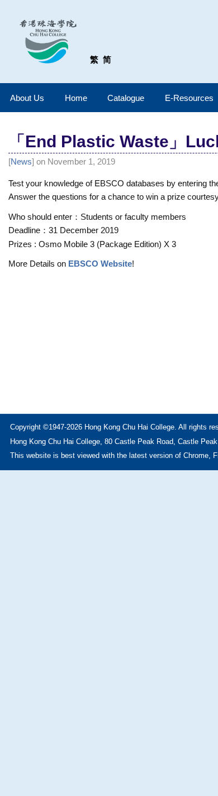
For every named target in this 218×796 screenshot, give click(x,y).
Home (76, 98)
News (21, 161)
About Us (27, 98)
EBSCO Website (100, 263)
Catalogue (125, 98)
